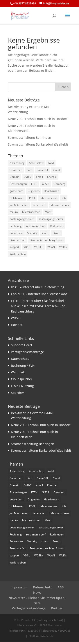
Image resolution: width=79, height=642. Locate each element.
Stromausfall (17, 240)
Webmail (17, 372)
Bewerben (16, 170)
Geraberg (59, 184)
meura (14, 212)
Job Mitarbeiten (19, 205)
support (14, 247)
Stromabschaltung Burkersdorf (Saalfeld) (38, 144)
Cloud (56, 170)
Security (32, 233)
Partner (57, 608)
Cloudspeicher (21, 379)
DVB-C (28, 177)
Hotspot (16, 325)
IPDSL (32, 198)
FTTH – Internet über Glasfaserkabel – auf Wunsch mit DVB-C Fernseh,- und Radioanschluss (38, 306)
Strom (56, 233)
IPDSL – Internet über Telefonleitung (37, 287)
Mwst (48, 212)
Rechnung (16, 226)
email (39, 177)
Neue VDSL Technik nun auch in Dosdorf (37, 119)
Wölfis (63, 247)
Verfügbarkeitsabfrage (27, 352)
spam (44, 233)
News (37, 592)
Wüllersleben (18, 254)
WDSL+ (38, 247)
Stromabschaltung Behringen (29, 137)
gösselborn (16, 191)
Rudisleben (56, 226)
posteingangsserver (22, 219)
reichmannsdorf (36, 226)
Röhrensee (16, 233)
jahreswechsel (48, 198)
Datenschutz (20, 359)
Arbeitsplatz (36, 163)
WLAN (51, 247)
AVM (51, 163)
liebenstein (39, 205)
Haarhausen (51, 191)
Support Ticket (21, 345)
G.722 (45, 184)
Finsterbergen (18, 184)
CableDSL (42, 170)
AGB (60, 587)
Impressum (19, 587)
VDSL (26, 247)
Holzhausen (17, 198)
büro (29, 170)
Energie (52, 177)
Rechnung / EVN (23, 365)
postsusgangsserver (50, 219)
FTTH (34, 184)
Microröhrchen (31, 212)
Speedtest (18, 393)
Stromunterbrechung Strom (46, 240)
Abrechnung (17, 163)
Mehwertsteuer (59, 205)
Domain (14, 177)
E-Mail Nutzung (22, 386)
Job (64, 198)
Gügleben (34, 191)
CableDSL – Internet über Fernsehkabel (39, 294)
